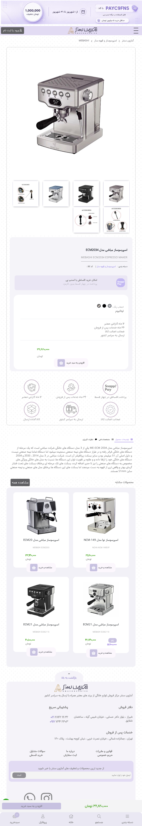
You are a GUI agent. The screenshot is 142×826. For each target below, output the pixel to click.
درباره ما (70, 751)
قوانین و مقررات (104, 751)
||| (136, 31)
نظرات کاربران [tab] (88, 439)
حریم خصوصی (105, 755)
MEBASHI (84, 40)
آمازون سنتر (128, 40)
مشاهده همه (20, 482)
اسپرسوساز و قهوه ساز (105, 40)
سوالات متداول (37, 751)
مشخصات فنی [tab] (104, 439)
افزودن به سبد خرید (31, 806)
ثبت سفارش (70, 755)
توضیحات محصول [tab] (122, 439)
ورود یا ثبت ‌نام (11, 30)
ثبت (19, 775)
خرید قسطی (36, 755)
